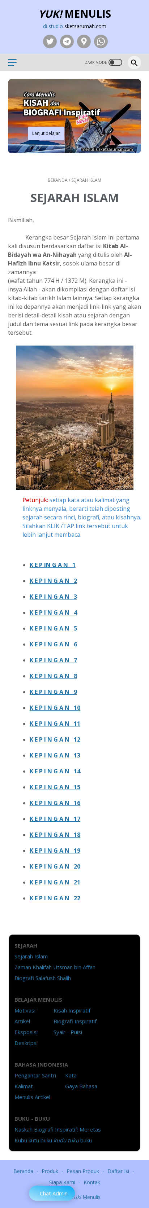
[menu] (16, 62)
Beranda (23, 1171)
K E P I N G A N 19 (55, 851)
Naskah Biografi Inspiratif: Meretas (57, 1129)
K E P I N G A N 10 (55, 708)
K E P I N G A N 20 (55, 866)
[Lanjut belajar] (26, 162)
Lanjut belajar (46, 133)
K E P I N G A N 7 (53, 660)
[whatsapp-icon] (100, 41)
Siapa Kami (62, 1182)
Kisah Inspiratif (72, 1010)
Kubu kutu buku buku (53, 1140)
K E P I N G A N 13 (55, 755)
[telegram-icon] (66, 41)
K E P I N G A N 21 (55, 882)
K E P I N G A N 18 (55, 835)
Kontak (92, 1182)
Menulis (74, 14)
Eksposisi (26, 1032)
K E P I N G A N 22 (55, 898)
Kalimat (23, 1086)
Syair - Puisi (68, 1032)
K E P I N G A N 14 (55, 771)
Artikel (22, 1021)
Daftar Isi (118, 1171)
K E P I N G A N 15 (55, 787)
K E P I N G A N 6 (53, 644)
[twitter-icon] (49, 41)
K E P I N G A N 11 (55, 724)
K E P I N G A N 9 (53, 692)
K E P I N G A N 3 (53, 597)
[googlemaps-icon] (83, 41)
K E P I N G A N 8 (53, 676)
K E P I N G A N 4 (53, 612)
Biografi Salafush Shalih (42, 977)
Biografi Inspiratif (75, 1021)
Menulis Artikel (32, 1097)
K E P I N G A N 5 (53, 628)
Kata (71, 1075)
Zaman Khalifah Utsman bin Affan (54, 967)
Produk (50, 1171)
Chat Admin (54, 1193)
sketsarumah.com (85, 26)
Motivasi (24, 1010)
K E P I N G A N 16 (55, 803)
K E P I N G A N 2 (53, 581)
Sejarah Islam (31, 956)
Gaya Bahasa (81, 1086)
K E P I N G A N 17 (55, 819)
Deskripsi (26, 1042)
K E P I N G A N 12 (55, 739)
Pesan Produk (83, 1171)
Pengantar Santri (35, 1075)
